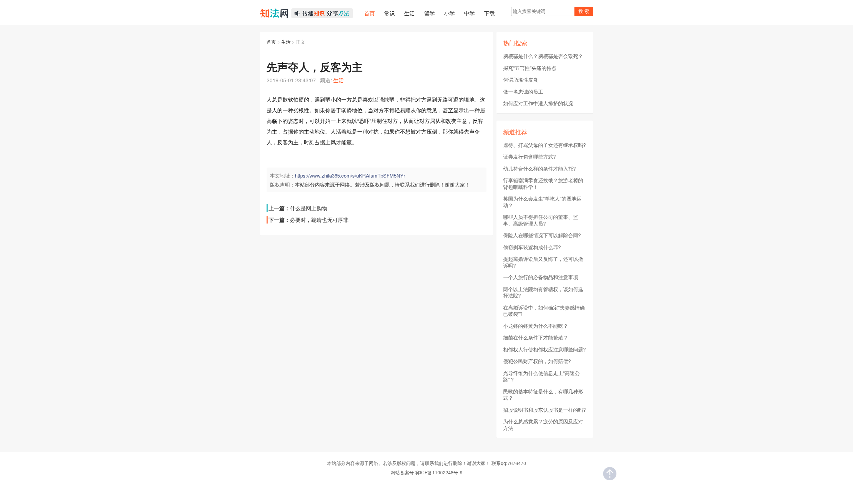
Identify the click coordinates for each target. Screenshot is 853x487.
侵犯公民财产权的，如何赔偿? (537, 361)
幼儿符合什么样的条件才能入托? (539, 168)
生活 (286, 41)
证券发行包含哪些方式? (529, 156)
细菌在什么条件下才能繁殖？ (535, 337)
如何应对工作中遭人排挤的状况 (538, 103)
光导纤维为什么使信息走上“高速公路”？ (541, 376)
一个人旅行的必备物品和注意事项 (540, 277)
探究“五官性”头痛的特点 (529, 68)
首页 (271, 41)
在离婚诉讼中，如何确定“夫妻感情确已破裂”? (544, 310)
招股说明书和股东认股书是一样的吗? (544, 409)
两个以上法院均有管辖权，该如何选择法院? (543, 292)
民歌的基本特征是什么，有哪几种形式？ (543, 394)
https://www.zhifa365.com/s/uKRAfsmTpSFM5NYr (350, 175)
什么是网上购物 (308, 208)
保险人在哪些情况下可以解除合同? (542, 235)
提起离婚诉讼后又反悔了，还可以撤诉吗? (543, 261)
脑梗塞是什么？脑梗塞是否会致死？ (543, 56)
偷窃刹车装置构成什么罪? (532, 247)
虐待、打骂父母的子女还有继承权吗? (544, 145)
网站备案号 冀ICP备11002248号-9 (426, 472)
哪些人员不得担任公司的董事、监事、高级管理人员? (540, 220)
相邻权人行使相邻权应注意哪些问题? (544, 349)
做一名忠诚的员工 (523, 91)
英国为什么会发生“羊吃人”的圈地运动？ (542, 201)
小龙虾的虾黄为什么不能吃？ (535, 325)
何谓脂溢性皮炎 (520, 79)
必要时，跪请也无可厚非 (319, 220)
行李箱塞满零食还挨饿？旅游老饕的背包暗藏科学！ (543, 183)
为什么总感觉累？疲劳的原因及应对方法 (543, 424)
